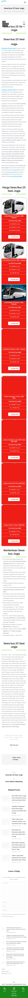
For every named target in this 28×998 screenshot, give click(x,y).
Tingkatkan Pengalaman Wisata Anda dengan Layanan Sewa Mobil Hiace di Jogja (19, 810)
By (8, 737)
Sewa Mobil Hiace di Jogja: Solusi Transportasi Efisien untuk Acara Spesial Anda (19, 798)
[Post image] (6, 798)
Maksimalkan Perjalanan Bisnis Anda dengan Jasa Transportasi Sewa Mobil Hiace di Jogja (18, 846)
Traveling (5, 26)
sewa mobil (5, 23)
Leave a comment (14, 739)
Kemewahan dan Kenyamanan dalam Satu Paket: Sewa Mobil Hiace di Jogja (18, 833)
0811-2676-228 (17, 176)
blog (4, 21)
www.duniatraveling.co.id (12, 172)
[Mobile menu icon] (24, 2)
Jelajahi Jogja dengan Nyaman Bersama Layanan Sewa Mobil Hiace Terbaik (19, 858)
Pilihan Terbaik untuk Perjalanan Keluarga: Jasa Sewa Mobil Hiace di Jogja (19, 821)
